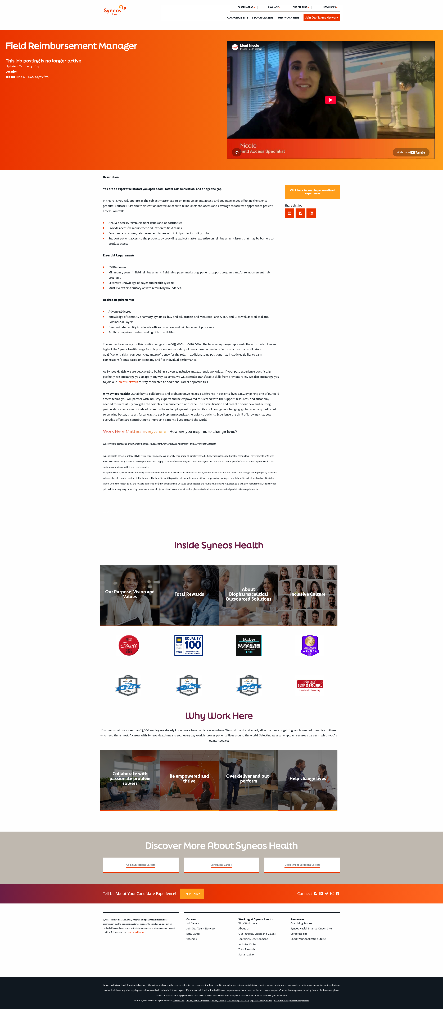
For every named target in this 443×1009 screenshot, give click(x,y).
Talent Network (127, 382)
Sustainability (246, 954)
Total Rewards (246, 949)
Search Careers (262, 17)
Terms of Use (178, 1000)
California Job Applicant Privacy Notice (291, 1000)
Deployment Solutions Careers (302, 865)
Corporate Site (237, 17)
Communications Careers (140, 865)
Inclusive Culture (248, 944)
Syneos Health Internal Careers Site (311, 928)
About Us (244, 928)
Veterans (191, 939)
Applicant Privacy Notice (261, 1000)
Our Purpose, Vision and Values (256, 933)
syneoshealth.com (136, 932)
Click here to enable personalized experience (312, 191)
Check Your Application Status (308, 939)
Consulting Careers (221, 865)
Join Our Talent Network (321, 17)
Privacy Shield (218, 1000)
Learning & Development (253, 939)
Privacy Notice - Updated (198, 1000)
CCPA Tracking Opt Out (237, 1000)
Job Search (192, 923)
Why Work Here (288, 17)
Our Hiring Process (301, 923)
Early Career (193, 933)
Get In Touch (191, 894)
